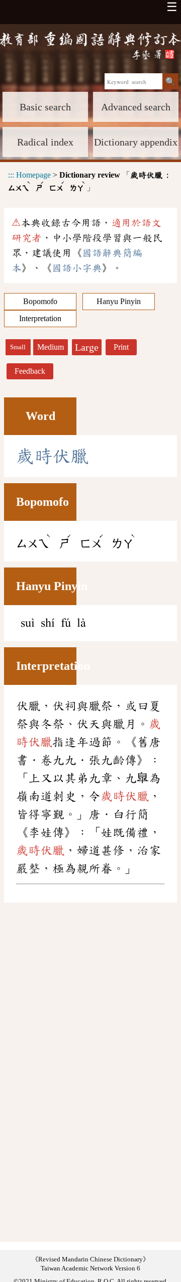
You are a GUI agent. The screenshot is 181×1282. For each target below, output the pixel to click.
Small (18, 347)
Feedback (30, 371)
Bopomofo (40, 301)
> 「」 (88, 181)
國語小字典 (77, 268)
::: (11, 175)
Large (87, 347)
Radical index (45, 142)
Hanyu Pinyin (119, 301)
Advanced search (135, 106)
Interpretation (40, 318)
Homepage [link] (33, 175)
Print (121, 347)
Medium (50, 347)
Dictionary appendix (135, 142)
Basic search (45, 106)
